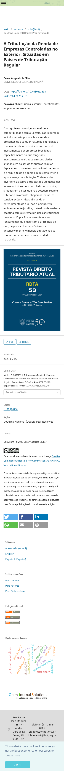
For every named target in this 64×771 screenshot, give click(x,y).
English (9, 553)
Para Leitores (12, 580)
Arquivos (18, 29)
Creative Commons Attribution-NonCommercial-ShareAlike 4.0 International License (32, 461)
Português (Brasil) (16, 548)
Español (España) (15, 559)
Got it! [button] (17, 764)
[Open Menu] (3, 3)
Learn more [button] (13, 755)
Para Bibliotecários (15, 591)
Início (6, 29)
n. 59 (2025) (34, 29)
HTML (25, 341)
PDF (11, 341)
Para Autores (12, 585)
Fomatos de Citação (16, 392)
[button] (11, 517)
